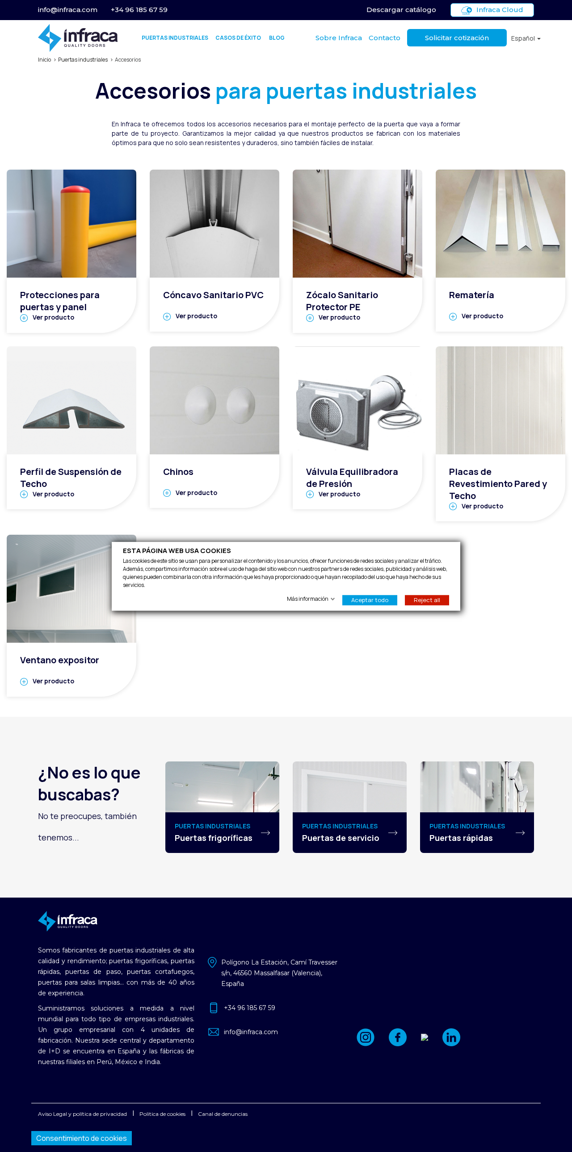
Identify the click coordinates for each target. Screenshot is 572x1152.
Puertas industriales (175, 38)
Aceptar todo (369, 599)
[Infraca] (78, 38)
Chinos (178, 472)
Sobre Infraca (338, 37)
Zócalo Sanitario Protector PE (342, 301)
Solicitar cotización (457, 37)
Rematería (471, 295)
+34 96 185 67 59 (139, 9)
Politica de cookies (162, 1113)
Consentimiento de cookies (81, 1138)
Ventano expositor (59, 660)
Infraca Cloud (499, 9)
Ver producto (53, 317)
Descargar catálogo (401, 9)
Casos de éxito (238, 38)
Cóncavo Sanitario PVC (213, 295)
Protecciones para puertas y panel (60, 301)
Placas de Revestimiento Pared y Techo (498, 484)
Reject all (427, 599)
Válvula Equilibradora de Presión (352, 478)
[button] (526, 38)
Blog (277, 38)
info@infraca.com (67, 9)
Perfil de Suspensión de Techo (71, 478)
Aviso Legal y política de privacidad (82, 1113)
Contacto (384, 37)
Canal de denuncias (223, 1113)
